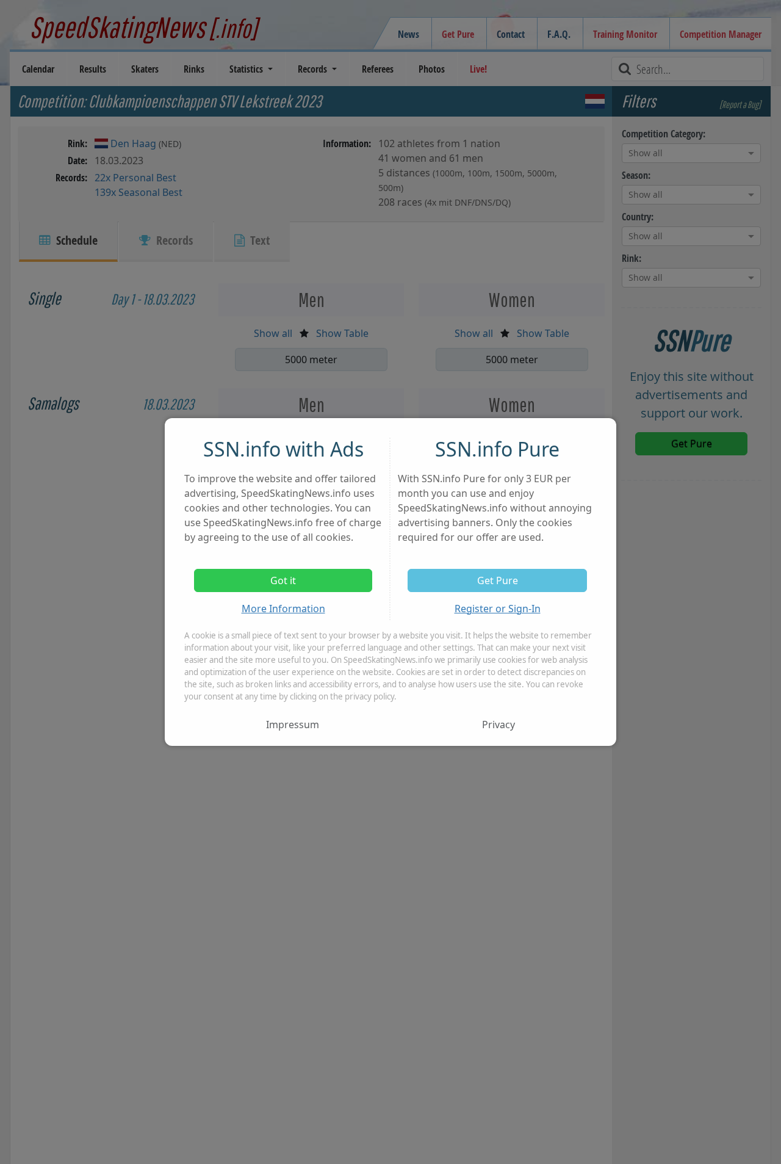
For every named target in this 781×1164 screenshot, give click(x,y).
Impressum (292, 724)
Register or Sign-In (498, 608)
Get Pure (497, 580)
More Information (283, 608)
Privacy (498, 724)
